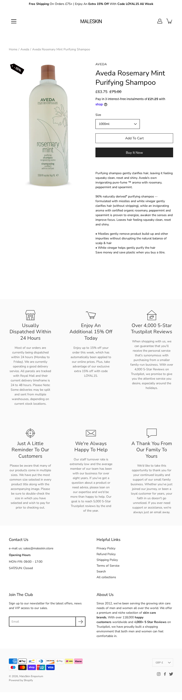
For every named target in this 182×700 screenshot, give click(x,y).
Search (101, 571)
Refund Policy (106, 554)
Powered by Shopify (21, 680)
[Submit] (80, 622)
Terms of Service (108, 566)
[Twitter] (171, 674)
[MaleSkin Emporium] (91, 21)
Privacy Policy (106, 548)
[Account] (159, 21)
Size (98, 115)
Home (13, 49)
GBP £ (159, 662)
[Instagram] (159, 674)
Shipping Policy (107, 560)
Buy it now (134, 152)
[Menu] (14, 21)
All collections (106, 577)
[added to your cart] (169, 21)
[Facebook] (165, 674)
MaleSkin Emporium (31, 676)
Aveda (24, 49)
